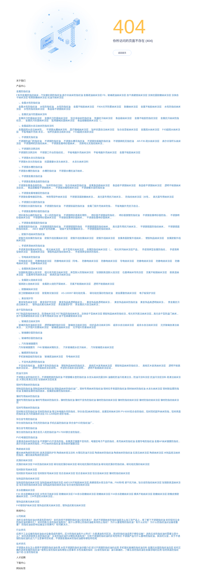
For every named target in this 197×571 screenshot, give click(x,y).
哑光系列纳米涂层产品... (125, 249)
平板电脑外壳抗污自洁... (126, 206)
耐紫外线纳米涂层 (104, 238)
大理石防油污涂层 (85, 453)
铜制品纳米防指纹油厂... (66, 388)
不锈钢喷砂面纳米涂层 (43, 217)
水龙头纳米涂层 (154, 388)
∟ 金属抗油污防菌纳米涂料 (31, 114)
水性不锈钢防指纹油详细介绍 (76, 547)
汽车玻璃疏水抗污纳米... (74, 347)
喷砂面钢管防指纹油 (128, 215)
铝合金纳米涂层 (67, 473)
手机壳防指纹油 (41, 423)
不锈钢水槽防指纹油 (27, 171)
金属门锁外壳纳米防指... (98, 206)
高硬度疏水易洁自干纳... (101, 482)
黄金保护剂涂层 (47, 302)
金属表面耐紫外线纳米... (129, 238)
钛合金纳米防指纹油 (74, 185)
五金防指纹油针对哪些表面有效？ (69, 536)
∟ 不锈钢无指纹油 (27, 137)
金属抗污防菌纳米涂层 (29, 118)
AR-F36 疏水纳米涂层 (147, 141)
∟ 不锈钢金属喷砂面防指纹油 (32, 211)
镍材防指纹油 (68, 400)
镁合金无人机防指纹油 (44, 432)
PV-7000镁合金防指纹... (69, 432)
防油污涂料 (22, 373)
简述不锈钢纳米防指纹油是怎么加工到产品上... (117, 520)
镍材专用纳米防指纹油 (27, 396)
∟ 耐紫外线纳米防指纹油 (30, 234)
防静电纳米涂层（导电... (65, 261)
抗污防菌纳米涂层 (35, 414)
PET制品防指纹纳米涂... (28, 313)
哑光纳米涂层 (52, 249)
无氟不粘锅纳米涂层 (155, 272)
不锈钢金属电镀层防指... (29, 197)
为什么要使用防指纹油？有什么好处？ (130, 522)
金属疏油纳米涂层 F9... (95, 95)
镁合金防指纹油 (24, 432)
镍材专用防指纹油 (25, 400)
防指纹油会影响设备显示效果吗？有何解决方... (45, 524)
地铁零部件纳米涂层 (55, 197)
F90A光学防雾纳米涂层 (108, 107)
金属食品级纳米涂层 (98, 185)
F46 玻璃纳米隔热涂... (47, 347)
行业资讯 (21, 530)
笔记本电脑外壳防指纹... (64, 411)
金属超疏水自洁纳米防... (29, 129)
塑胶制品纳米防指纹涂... (115, 313)
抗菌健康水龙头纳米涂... (55, 161)
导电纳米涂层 (24, 261)
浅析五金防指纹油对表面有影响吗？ (34, 520)
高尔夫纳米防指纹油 (72, 95)
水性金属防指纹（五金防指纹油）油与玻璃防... (100, 550)
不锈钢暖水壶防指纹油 (92, 188)
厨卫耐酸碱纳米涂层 (27, 293)
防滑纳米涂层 (49, 313)
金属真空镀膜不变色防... (78, 441)
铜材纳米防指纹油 (136, 388)
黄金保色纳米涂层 (26, 302)
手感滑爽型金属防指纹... (153, 249)
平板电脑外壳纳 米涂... (32, 132)
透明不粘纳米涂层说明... (43, 368)
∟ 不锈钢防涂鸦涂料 (28, 149)
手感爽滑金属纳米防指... (29, 249)
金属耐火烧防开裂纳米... (53, 284)
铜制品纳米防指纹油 (43, 388)
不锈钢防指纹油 (51, 141)
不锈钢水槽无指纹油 (72, 141)
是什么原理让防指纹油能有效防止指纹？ (89, 522)
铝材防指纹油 (44, 411)
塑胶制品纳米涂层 (153, 238)
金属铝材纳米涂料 (111, 411)
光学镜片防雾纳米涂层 (36, 327)
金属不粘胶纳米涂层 (82, 107)
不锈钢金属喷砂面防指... (153, 215)
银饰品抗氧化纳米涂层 (43, 304)
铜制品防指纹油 (24, 388)
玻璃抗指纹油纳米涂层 (29, 325)
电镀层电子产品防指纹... (103, 441)
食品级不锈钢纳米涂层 (58, 109)
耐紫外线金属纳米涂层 (55, 238)
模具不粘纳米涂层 (143, 494)
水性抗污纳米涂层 (49, 494)
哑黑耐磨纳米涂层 (37, 97)
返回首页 (122, 53)
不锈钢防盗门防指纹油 (29, 141)
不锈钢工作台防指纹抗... (51, 152)
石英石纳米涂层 (141, 453)
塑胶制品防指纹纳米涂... (58, 252)
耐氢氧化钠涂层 (49, 293)
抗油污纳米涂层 (55, 97)
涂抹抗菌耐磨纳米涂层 (159, 95)
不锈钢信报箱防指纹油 (97, 141)
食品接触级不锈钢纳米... (39, 188)
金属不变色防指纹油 (46, 365)
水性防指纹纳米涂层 (33, 109)
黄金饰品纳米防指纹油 (124, 302)
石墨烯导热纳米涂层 (35, 274)
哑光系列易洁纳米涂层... (140, 313)
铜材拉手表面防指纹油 (114, 388)
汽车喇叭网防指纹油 (51, 95)
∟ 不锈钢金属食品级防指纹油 (32, 181)
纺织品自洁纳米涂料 (98, 325)
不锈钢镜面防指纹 (71, 226)
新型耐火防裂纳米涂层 (81, 272)
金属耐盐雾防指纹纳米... (33, 391)
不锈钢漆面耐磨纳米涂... (81, 197)
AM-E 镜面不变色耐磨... (43, 229)
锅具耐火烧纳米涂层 (27, 284)
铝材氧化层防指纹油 (26, 411)
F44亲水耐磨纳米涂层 (84, 494)
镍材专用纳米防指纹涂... (47, 400)
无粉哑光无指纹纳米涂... (90, 143)
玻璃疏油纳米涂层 (117, 95)
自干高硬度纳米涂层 (137, 95)
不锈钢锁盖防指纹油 (72, 206)
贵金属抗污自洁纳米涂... (86, 304)
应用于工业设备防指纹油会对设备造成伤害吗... (40, 534)
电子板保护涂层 (146, 293)
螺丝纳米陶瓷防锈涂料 (27, 453)
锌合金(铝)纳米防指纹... (89, 411)
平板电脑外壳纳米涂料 (78, 152)
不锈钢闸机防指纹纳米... (35, 143)
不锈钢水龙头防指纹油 (29, 161)
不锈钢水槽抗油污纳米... (70, 171)
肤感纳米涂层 (36, 252)
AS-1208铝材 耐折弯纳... (57, 414)
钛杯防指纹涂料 (53, 185)
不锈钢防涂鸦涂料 (26, 152)
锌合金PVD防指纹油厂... (81, 423)
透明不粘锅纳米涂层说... (99, 368)
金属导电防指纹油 (144, 441)
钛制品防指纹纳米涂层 (27, 478)
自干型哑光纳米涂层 (72, 249)
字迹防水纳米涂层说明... (71, 368)
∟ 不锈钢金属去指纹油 (29, 176)
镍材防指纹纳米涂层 (106, 400)
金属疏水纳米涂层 (149, 129)
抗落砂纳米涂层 (24, 460)
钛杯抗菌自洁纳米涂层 (101, 129)
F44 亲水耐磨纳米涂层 (27, 494)
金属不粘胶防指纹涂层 (145, 118)
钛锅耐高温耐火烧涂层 (29, 272)
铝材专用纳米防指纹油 (27, 407)
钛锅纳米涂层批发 (47, 379)
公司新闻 (21, 516)
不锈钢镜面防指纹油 (49, 226)
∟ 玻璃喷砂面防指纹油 (29, 338)
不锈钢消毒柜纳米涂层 (66, 188)
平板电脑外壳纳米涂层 (104, 152)
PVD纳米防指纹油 (51, 443)
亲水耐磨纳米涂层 (25, 490)
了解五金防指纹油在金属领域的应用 (143, 550)
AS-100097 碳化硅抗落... (73, 293)
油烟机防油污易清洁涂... (120, 377)
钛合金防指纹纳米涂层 (150, 482)
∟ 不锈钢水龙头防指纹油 (30, 158)
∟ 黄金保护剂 (24, 298)
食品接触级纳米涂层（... (88, 120)
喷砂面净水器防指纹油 (29, 215)
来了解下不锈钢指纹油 (153, 520)
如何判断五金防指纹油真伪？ (53, 522)
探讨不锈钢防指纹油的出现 (105, 547)
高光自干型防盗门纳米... (166, 313)
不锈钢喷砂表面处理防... (74, 215)
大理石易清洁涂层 (28, 379)
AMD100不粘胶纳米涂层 (76, 482)
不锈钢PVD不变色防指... (52, 441)
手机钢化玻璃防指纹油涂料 (133, 547)
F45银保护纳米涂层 (26, 505)
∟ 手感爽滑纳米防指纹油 (30, 246)
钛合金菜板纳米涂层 (126, 129)
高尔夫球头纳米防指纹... (28, 443)
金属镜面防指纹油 (26, 226)
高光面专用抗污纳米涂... (108, 197)
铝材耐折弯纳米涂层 (26, 469)
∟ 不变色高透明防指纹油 (30, 362)
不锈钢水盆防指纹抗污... (28, 377)
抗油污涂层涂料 (158, 377)
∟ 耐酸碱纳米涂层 (27, 289)
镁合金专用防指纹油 (26, 428)
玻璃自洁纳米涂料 (76, 325)
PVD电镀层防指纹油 (26, 437)
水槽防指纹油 (48, 171)
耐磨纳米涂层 (130, 107)
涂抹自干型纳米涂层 (91, 313)
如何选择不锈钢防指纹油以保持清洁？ (73, 520)
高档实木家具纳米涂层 (99, 365)
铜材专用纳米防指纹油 (27, 385)
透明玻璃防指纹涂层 (53, 325)
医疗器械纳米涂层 (78, 129)
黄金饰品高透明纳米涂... (70, 302)
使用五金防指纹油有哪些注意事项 (58, 550)
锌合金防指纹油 (24, 423)
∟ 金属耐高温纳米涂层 (29, 268)
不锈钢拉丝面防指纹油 (29, 206)
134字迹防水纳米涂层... (42, 496)
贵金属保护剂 (64, 304)
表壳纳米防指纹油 (125, 441)
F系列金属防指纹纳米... (28, 95)
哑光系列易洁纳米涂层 (55, 272)
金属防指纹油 (23, 91)
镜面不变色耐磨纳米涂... (70, 229)
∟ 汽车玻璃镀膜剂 (27, 343)
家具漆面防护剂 (48, 453)
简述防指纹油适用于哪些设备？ (129, 534)
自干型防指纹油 (24, 310)
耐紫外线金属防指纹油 (29, 238)
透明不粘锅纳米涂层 (102, 284)
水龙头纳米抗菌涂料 (97, 377)
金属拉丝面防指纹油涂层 (160, 547)
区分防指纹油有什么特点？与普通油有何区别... (89, 534)
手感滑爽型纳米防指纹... (86, 252)
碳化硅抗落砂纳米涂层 (65, 464)
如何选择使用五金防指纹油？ (36, 536)
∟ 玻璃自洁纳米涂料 (28, 321)
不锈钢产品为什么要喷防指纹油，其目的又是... (146, 536)
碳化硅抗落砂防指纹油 (100, 293)
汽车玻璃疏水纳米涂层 (101, 347)
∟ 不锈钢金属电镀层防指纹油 (32, 193)
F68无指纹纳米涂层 (43, 464)
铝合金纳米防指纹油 (79, 118)
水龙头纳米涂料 (79, 161)
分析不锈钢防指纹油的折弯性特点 (104, 536)
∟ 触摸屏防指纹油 (27, 352)
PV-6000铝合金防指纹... (133, 411)
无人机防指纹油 (51, 215)
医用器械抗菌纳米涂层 (62, 120)
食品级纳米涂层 (122, 118)
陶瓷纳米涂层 (23, 449)
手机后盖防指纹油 (59, 423)
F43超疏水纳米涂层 (82, 132)
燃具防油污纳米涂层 (59, 274)
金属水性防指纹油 (26, 107)
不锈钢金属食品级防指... (29, 185)
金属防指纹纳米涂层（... (97, 249)
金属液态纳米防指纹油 (27, 441)
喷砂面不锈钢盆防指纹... (102, 215)
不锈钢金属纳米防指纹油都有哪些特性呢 (76, 538)
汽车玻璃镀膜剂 (25, 347)
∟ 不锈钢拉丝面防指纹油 (30, 202)
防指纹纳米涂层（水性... (136, 197)
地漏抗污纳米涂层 (102, 118)
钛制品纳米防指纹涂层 (51, 482)
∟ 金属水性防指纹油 (28, 103)
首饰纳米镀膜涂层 (70, 443)
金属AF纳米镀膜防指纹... (167, 441)
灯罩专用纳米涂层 (49, 316)
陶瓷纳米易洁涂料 (66, 453)
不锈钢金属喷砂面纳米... (62, 143)
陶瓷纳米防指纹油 (104, 453)
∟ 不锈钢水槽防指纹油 (29, 167)
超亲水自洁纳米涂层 (122, 325)
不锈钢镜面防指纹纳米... (96, 226)
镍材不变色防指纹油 (85, 400)
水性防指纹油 (46, 107)
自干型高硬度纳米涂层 (27, 316)
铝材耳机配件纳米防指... (158, 411)
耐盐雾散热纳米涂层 (124, 293)
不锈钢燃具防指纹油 (52, 377)
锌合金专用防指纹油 (26, 419)
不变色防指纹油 (25, 365)
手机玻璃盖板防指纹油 (29, 356)
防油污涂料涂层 (141, 377)
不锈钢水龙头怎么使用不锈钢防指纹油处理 (38, 547)
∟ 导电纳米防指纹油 (28, 257)
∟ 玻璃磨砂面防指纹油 (29, 332)
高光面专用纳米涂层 (162, 197)
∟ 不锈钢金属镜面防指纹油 (31, 223)
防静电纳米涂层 (42, 261)
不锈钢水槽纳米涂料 (55, 129)
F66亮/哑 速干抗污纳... (126, 482)
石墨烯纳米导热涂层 (131, 272)
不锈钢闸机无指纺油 (122, 141)
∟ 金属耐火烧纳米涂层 (29, 280)
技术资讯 (21, 544)
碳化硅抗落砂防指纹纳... (113, 464)
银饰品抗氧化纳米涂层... (49, 505)
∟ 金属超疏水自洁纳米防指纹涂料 (35, 126)
